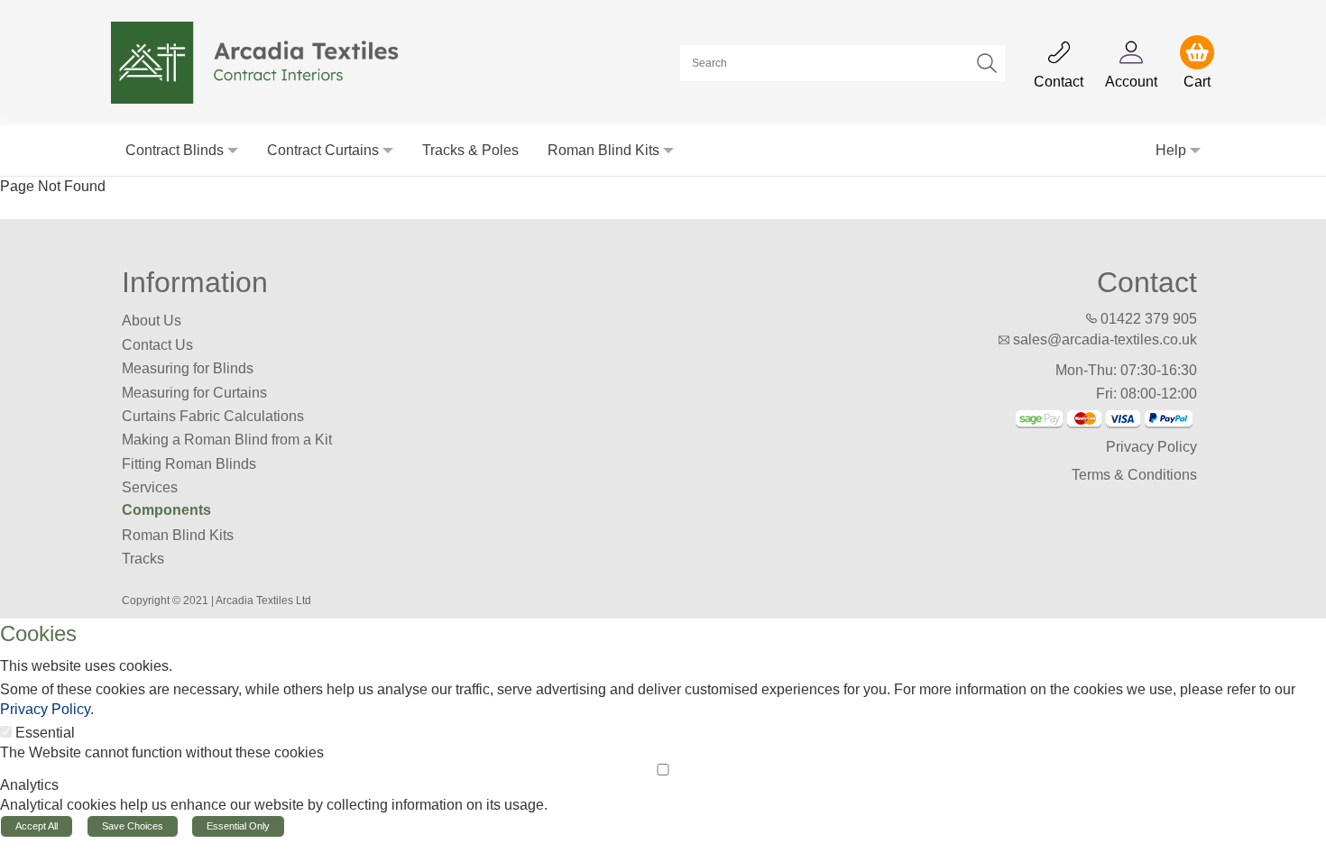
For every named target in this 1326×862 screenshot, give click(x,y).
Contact (1147, 282)
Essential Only (238, 826)
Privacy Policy (1151, 446)
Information (195, 282)
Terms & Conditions (1134, 474)
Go (987, 63)
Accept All (36, 826)
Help (1171, 150)
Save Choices (132, 826)
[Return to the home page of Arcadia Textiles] (265, 61)
